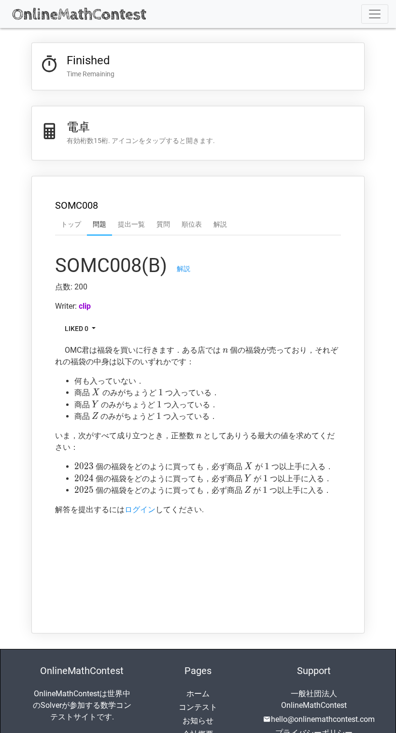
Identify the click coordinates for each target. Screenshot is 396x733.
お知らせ (198, 720)
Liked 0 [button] (77, 328)
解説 (220, 224)
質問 (163, 224)
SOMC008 (76, 205)
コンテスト (198, 707)
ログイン (140, 509)
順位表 (192, 224)
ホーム (198, 693)
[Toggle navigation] (374, 14)
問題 (99, 224)
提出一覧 (131, 224)
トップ (71, 224)
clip (85, 306)
